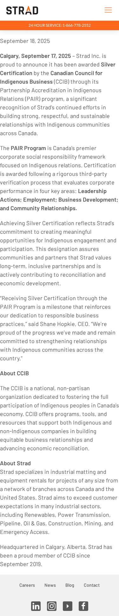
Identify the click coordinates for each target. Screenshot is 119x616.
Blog (69, 585)
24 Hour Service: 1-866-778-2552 (60, 25)
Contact (92, 585)
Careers (27, 585)
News (50, 585)
